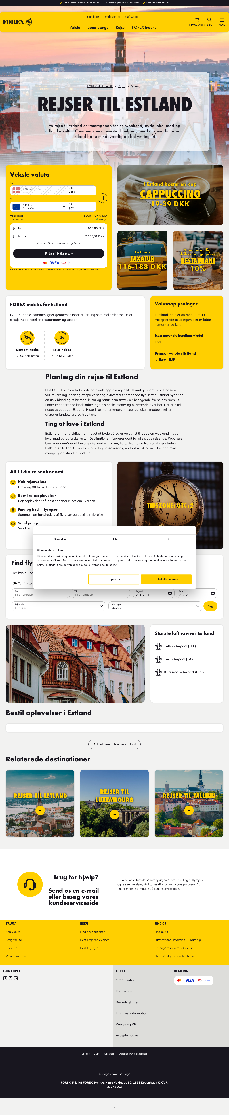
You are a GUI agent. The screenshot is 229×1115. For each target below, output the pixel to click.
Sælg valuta (14, 940)
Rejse (120, 27)
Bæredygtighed (127, 1002)
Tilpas (112, 579)
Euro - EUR (167, 359)
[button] (132, 17)
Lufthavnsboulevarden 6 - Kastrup (178, 940)
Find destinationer (92, 932)
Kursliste (11, 948)
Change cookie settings (114, 1074)
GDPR (97, 1053)
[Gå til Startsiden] (18, 22)
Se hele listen (29, 356)
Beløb (71, 188)
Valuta (75, 27)
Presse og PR (126, 1024)
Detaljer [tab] (114, 538)
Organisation (126, 980)
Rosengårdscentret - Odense (174, 948)
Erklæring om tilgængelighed (133, 1053)
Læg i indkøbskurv (61, 253)
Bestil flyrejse (89, 948)
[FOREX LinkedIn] (16, 978)
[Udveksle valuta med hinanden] (102, 198)
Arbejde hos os (127, 1035)
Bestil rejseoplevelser (94, 940)
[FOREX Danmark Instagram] (10, 978)
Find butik (93, 17)
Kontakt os (124, 991)
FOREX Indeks (144, 27)
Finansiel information (132, 1013)
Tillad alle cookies (166, 579)
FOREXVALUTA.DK (100, 86)
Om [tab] (169, 538)
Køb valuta (13, 932)
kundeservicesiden (166, 888)
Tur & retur (25, 583)
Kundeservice (112, 17)
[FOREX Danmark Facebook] (5, 978)
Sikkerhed (109, 1053)
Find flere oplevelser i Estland (116, 744)
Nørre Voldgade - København (174, 956)
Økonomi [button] (117, 608)
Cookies (86, 1053)
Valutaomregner (17, 956)
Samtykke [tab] (60, 538)
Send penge (98, 27)
